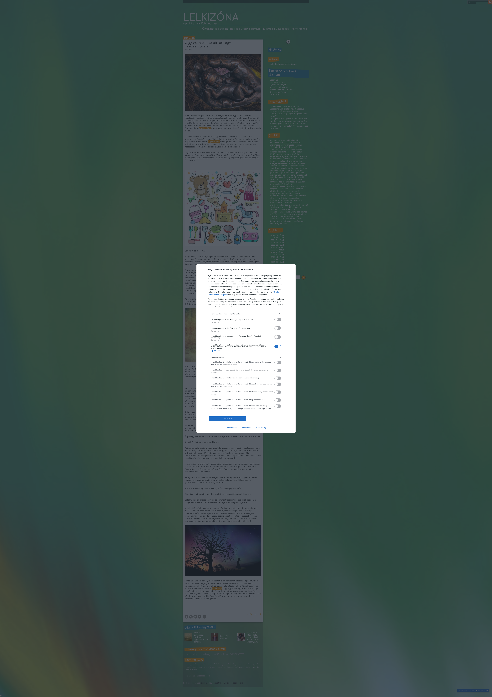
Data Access (246, 428)
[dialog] (246, 348)
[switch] (277, 319)
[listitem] (246, 313)
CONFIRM (227, 419)
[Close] (290, 269)
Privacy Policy (260, 428)
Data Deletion (231, 428)
